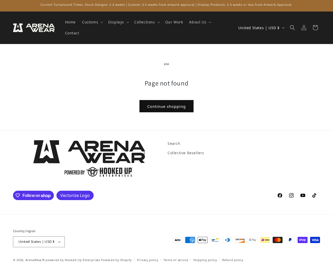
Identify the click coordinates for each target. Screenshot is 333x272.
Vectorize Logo (75, 195)
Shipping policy (205, 260)
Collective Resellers (186, 152)
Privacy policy (147, 260)
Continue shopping (166, 106)
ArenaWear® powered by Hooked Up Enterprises (62, 260)
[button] (92, 22)
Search (174, 143)
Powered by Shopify (116, 260)
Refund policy (232, 260)
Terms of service (175, 260)
